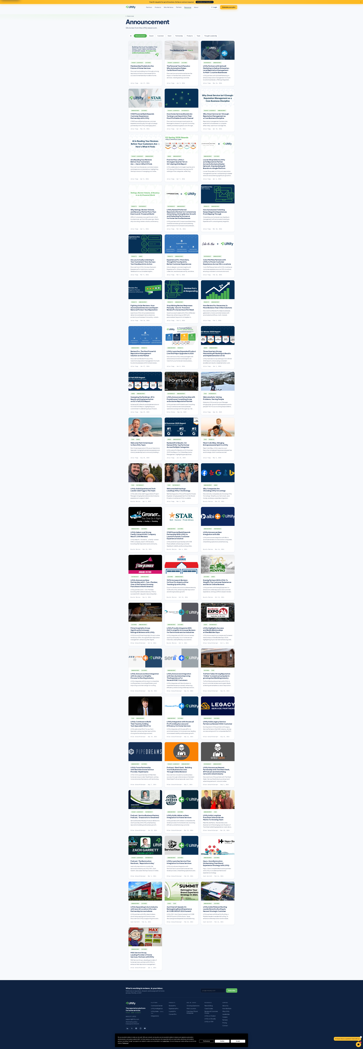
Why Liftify (225, 1011)
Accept (238, 1041)
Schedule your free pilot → (204, 2)
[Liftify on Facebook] (136, 1028)
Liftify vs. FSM (209, 1021)
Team (198, 36)
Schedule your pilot (228, 7)
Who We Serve (168, 7)
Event (169, 36)
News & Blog (209, 1005)
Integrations (155, 1016)
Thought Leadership (210, 36)
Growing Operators (193, 1005)
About (196, 7)
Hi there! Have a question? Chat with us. (347, 1039)
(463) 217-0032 (131, 1016)
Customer (160, 36)
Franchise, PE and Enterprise (192, 1012)
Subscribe (231, 990)
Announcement (140, 36)
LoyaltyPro (172, 1011)
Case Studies (209, 1008)
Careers (225, 1017)
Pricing (224, 1023)
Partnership (179, 36)
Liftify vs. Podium (210, 1016)
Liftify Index (157, 1012)
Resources (187, 7)
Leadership (226, 1014)
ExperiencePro (173, 1008)
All (130, 36)
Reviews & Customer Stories (211, 1012)
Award (151, 36)
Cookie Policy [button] (165, 1041)
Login (215, 7)
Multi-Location (191, 1008)
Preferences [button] (125, 1043)
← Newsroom (130, 16)
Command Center (157, 1005)
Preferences (206, 1041)
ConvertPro (172, 1014)
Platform (149, 7)
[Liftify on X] (131, 1028)
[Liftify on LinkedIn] (127, 1028)
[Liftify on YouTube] (145, 1028)
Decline (222, 1041)
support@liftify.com (132, 1019)
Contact (225, 1025)
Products (158, 7)
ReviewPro (172, 1005)
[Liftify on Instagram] (140, 1028)
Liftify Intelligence (157, 1008)
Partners (179, 7)
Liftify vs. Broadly (210, 1019)
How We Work (226, 1008)
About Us (225, 1005)
